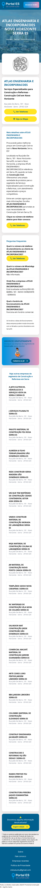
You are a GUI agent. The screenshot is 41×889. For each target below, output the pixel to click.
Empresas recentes (20, 861)
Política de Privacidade (20, 865)
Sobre (20, 851)
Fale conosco (20, 856)
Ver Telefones (22, 111)
